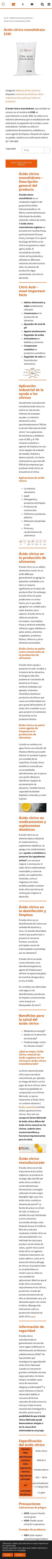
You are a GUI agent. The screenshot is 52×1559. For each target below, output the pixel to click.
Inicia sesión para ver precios (21, 163)
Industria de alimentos (26, 94)
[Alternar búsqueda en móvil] (42, 4)
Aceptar (7, 1555)
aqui (33, 1316)
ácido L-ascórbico (28, 1107)
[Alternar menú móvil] (49, 4)
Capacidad (11, 148)
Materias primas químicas (28, 90)
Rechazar (20, 1555)
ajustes (23, 1550)
